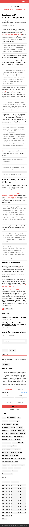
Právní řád (5, 452)
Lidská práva (6, 443)
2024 (3, 488)
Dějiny (18, 421)
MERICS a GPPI (5, 226)
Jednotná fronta (7, 436)
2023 (3, 491)
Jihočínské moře (18, 436)
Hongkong (5, 427)
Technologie (15, 465)
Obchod (20, 443)
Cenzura (5, 421)
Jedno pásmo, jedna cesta (18, 433)
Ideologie (19, 427)
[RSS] (10, 350)
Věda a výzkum (6, 471)
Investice (21, 430)
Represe (13, 452)
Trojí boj (4, 468)
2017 (3, 509)
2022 (3, 494)
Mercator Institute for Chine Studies (12, 34)
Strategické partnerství (10, 462)
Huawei (13, 427)
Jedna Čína (5, 433)
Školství (14, 471)
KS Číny (11, 439)
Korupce (4, 439)
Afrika (3, 417)
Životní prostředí (7, 474)
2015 (3, 515)
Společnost (21, 458)
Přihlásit (6, 364)
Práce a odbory (16, 449)
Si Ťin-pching (14, 455)
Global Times (21, 268)
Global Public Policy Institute (9, 36)
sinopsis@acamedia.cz (22, 525)
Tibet (22, 465)
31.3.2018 (5, 25)
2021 (3, 497)
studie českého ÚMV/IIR (12, 290)
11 (7, 485)
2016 (3, 512)
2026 (3, 482)
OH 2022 (4, 445)
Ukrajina (10, 468)
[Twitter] (3, 350)
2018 (3, 506)
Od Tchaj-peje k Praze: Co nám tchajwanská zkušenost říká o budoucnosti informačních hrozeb (14, 332)
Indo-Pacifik (5, 430)
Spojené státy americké (9, 458)
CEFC (18, 418)
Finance (15, 424)
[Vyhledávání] (14, 341)
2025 (3, 485)
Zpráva (3, 150)
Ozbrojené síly (12, 446)
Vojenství (17, 468)
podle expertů (9, 91)
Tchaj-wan (5, 465)
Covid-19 (12, 421)
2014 (3, 518)
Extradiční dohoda (6, 424)
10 (9, 485)
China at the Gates (10, 197)
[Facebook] (6, 350)
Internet (13, 430)
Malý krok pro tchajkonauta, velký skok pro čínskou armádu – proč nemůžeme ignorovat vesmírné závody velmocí (14, 324)
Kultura (17, 439)
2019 (3, 503)
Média (14, 443)
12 (6, 485)
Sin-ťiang (5, 455)
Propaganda (6, 449)
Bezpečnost (8, 308)
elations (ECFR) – (17, 193)
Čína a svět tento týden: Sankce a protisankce (14, 317)
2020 (3, 500)
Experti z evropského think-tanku (11, 192)
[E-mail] (14, 350)
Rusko (20, 452)
